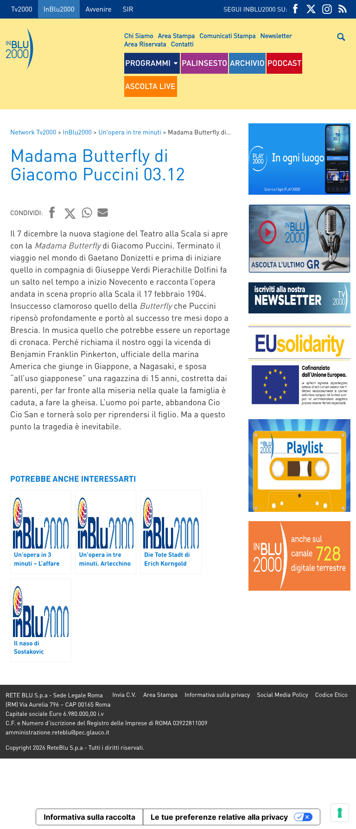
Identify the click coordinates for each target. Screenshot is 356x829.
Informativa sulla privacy (217, 695)
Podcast (284, 63)
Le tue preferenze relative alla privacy (219, 817)
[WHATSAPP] (87, 212)
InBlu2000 (59, 8)
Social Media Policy (282, 695)
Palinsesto (204, 63)
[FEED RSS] (342, 9)
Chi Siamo (138, 36)
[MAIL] (103, 212)
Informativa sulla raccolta (89, 817)
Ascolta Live (150, 86)
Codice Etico (331, 695)
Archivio (247, 63)
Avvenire (98, 8)
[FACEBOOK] (295, 9)
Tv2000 (21, 8)
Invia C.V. (124, 695)
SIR (128, 8)
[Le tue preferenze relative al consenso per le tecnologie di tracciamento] (340, 813)
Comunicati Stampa (227, 36)
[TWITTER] (311, 9)
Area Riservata (145, 44)
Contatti (182, 44)
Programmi (148, 63)
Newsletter (276, 36)
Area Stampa (176, 36)
